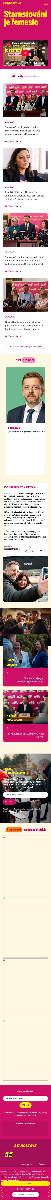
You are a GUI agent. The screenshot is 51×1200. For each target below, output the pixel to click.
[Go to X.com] (25, 1129)
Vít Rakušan (14, 428)
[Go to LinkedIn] (38, 1129)
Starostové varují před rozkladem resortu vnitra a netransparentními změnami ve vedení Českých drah (22, 131)
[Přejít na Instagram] (34, 36)
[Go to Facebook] (13, 1129)
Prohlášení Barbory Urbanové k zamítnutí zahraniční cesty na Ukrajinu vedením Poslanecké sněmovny (24, 196)
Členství (42, 1164)
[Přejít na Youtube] (47, 36)
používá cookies (18, 1171)
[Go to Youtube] (31, 1129)
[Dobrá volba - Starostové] (12, 3)
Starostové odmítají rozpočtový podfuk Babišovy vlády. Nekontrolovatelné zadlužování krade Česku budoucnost (25, 261)
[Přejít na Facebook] (28, 36)
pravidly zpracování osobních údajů (31, 1113)
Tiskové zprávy (25, 1164)
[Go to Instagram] (19, 1129)
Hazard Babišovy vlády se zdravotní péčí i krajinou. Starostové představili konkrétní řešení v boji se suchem (24, 325)
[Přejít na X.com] (41, 36)
